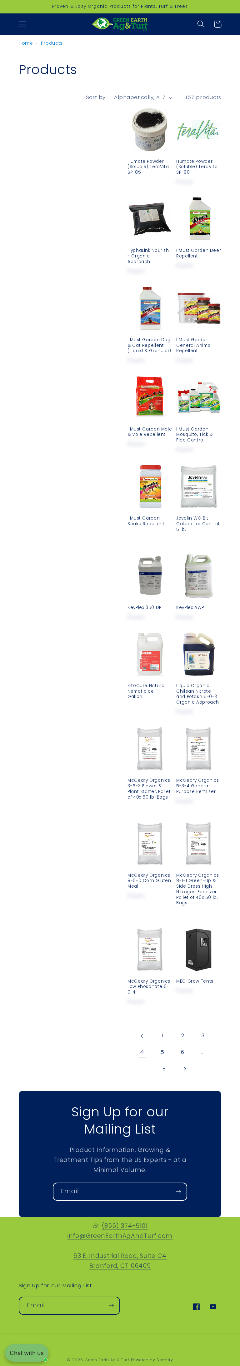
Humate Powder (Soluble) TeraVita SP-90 (197, 167)
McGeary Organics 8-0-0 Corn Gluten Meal (149, 881)
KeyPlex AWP (190, 608)
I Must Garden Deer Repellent (198, 253)
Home (26, 43)
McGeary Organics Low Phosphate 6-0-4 (149, 987)
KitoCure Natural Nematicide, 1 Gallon (147, 691)
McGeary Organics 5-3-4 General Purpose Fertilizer (197, 786)
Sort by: (96, 97)
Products (52, 43)
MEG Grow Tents (194, 981)
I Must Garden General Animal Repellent (194, 345)
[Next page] (184, 1068)
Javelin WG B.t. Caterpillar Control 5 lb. (197, 524)
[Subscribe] (178, 1192)
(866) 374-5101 (125, 1226)
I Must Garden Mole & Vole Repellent (150, 432)
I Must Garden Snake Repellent (146, 521)
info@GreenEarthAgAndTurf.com (120, 1236)
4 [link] (142, 1052)
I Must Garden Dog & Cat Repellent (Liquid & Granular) (149, 345)
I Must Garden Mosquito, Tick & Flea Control (194, 434)
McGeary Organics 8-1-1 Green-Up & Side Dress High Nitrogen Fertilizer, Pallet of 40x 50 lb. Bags (197, 889)
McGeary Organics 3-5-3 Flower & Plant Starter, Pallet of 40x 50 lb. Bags (149, 789)
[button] (22, 24)
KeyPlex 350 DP (145, 608)
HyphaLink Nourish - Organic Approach (148, 256)
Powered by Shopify (152, 1360)
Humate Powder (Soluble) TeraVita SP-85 (148, 167)
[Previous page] (142, 1036)
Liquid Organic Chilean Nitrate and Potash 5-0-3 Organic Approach (197, 694)
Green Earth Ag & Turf (107, 1360)
